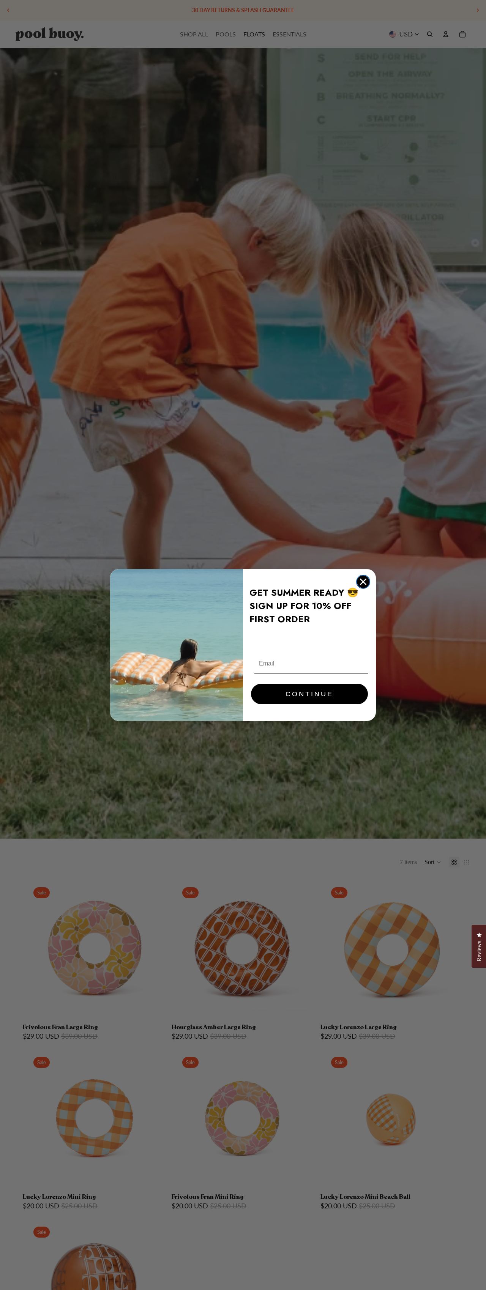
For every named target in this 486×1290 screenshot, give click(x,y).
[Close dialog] (363, 581)
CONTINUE (309, 694)
